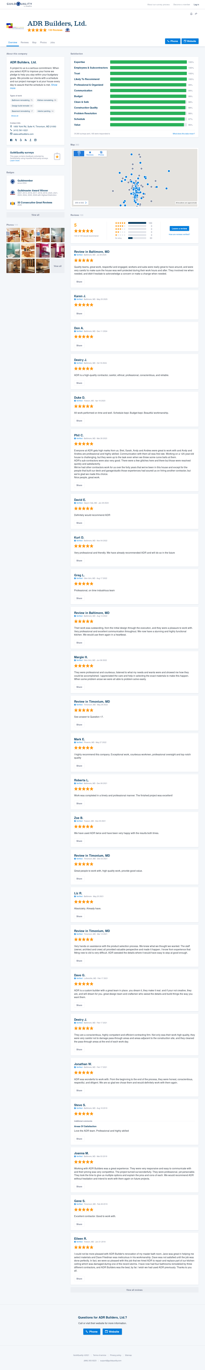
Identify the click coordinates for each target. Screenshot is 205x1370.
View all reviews (134, 1289)
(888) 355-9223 (90, 1360)
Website (191, 41)
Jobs (52, 42)
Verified (79, 254)
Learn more (15, 160)
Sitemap (128, 1355)
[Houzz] (16, 140)
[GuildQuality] (19, 4)
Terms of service (99, 1355)
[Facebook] (11, 140)
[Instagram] (35, 140)
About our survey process (158, 4)
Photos (43, 42)
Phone (174, 41)
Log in (196, 4)
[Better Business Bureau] (30, 140)
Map (34, 42)
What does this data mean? (184, 134)
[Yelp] (21, 140)
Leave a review (179, 228)
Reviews (25, 42)
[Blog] (25, 140)
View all (58, 265)
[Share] (196, 13)
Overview (12, 42)
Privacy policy (115, 1355)
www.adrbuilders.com (23, 134)
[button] (113, 191)
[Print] (191, 13)
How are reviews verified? (179, 234)
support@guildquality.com (110, 1360)
